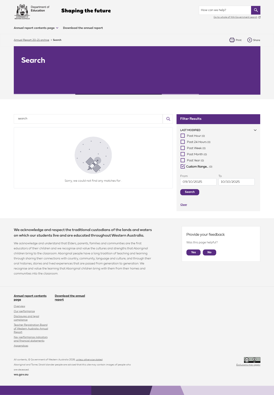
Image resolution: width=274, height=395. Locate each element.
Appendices (21, 346)
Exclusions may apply (248, 365)
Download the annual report (83, 28)
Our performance (24, 311)
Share (256, 40)
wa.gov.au (21, 374)
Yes (193, 252)
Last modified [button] (190, 130)
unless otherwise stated (89, 359)
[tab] (218, 130)
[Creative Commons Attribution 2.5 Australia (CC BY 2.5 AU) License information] (252, 360)
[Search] (167, 119)
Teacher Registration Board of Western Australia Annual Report (31, 328)
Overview (19, 306)
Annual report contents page (34, 28)
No (209, 252)
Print (239, 40)
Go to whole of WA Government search (235, 17)
